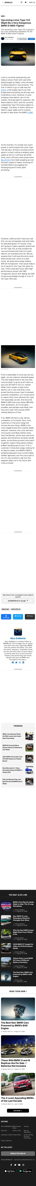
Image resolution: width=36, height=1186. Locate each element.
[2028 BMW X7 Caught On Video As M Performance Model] (6, 944)
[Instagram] (19, 662)
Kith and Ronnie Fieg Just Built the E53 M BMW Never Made (12, 781)
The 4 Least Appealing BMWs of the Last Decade (17, 1099)
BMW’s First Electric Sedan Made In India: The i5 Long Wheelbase (23, 904)
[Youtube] (20, 1165)
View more (17, 1110)
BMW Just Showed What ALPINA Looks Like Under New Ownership (12, 736)
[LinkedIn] (23, 662)
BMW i (3, 16)
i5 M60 (30, 112)
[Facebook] (13, 662)
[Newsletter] (26, 2)
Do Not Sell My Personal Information (28, 1136)
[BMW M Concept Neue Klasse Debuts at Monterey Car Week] (29, 744)
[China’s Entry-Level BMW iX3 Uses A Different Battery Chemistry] (6, 958)
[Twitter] (16, 662)
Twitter (18, 616)
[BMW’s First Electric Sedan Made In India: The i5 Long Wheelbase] (6, 902)
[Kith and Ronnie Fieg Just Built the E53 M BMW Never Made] (29, 778)
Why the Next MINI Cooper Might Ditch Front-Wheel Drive (23, 932)
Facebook (6, 617)
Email (31, 616)
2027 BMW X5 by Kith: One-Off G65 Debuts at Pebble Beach (13, 759)
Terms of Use (16, 1130)
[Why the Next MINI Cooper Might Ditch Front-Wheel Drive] (6, 930)
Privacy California (6, 1140)
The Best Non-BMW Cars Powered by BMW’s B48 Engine (23, 974)
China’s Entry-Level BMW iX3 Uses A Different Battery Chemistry (23, 960)
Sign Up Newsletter (27, 1131)
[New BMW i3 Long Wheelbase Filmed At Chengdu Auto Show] (6, 916)
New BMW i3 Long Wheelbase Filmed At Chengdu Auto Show (21, 918)
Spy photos (6, 160)
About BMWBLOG (6, 1126)
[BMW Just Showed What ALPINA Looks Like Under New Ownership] (29, 733)
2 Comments (31, 38)
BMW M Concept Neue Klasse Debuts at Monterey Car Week (12, 747)
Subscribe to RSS (6, 1135)
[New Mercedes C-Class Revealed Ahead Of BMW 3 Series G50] (29, 767)
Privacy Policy (16, 1135)
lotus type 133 (15, 609)
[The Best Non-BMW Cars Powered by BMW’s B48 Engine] (6, 972)
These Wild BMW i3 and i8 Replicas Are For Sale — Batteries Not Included (15, 1063)
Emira (3, 90)
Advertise (4, 1130)
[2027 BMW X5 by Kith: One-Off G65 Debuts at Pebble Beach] (29, 756)
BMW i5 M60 (5, 609)
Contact (26, 1126)
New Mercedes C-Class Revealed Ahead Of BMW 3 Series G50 (12, 770)
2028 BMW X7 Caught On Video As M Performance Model (23, 946)
